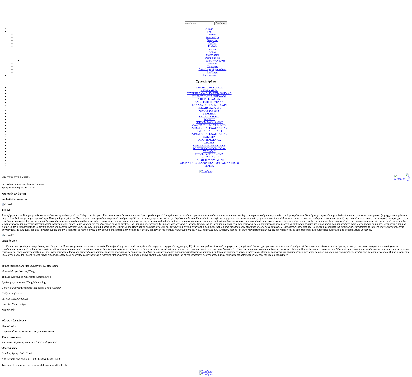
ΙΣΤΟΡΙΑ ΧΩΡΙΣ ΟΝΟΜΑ (209, 154)
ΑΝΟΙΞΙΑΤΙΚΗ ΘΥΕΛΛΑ (209, 102)
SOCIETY (209, 119)
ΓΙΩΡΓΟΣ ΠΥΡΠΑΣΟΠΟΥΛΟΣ (209, 96)
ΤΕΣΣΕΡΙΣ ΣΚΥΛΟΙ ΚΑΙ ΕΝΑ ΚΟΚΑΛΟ (209, 93)
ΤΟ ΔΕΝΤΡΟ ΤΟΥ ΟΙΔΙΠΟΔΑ (209, 148)
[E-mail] (408, 180)
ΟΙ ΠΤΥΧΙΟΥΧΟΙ (209, 116)
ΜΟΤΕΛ (209, 165)
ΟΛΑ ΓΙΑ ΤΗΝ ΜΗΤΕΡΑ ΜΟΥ (209, 125)
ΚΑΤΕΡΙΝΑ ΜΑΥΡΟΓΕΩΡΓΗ (209, 145)
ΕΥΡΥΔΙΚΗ (209, 113)
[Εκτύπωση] (399, 178)
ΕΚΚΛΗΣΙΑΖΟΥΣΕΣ (209, 107)
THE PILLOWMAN (209, 99)
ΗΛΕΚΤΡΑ (209, 136)
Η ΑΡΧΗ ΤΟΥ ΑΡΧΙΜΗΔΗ (209, 160)
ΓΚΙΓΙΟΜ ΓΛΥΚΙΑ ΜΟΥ (209, 122)
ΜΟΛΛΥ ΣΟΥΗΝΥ (209, 110)
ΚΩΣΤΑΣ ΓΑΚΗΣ (209, 157)
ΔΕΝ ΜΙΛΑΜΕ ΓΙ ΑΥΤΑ (209, 87)
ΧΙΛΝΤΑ (209, 142)
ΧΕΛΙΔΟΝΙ (209, 151)
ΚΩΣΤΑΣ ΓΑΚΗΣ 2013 (209, 131)
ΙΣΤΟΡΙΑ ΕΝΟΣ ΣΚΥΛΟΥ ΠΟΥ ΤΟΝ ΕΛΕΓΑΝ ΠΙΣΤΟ (209, 163)
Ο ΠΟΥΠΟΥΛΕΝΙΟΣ (209, 139)
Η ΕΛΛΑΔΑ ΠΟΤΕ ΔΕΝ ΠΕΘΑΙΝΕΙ (209, 105)
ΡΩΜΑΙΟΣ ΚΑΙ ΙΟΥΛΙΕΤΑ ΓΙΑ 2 (209, 128)
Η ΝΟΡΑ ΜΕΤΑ (209, 90)
